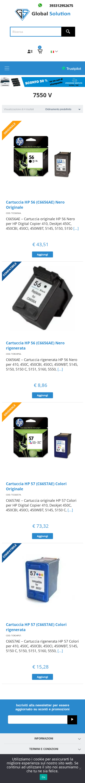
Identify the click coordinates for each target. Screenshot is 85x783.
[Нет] (80, 769)
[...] (76, 228)
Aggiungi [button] (42, 254)
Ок (43, 777)
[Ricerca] (68, 32)
